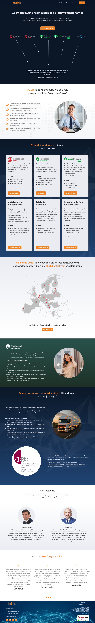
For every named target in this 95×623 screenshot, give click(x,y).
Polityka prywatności (85, 613)
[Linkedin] (10, 620)
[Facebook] (7, 620)
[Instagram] (13, 620)
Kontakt (82, 2)
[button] (44, 597)
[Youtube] (16, 620)
